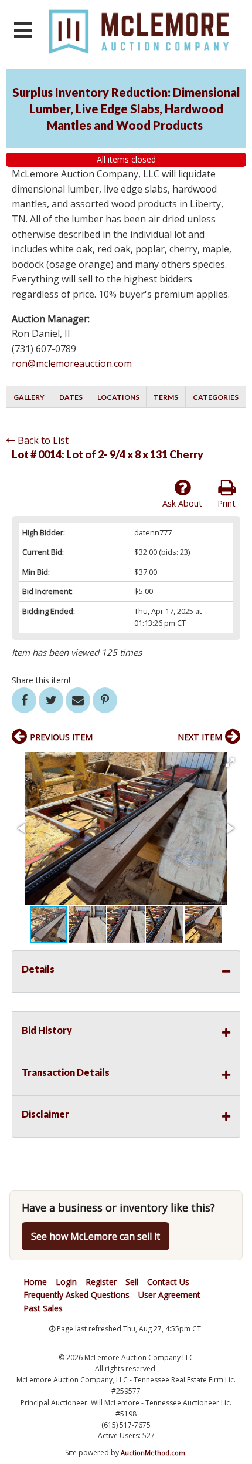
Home (35, 1281)
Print (226, 503)
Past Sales (43, 1308)
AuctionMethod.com (153, 1452)
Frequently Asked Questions (76, 1294)
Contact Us (168, 1281)
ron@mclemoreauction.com (72, 363)
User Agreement (169, 1294)
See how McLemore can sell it (95, 1236)
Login (66, 1281)
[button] (229, 762)
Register (101, 1281)
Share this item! (41, 680)
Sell (131, 1281)
